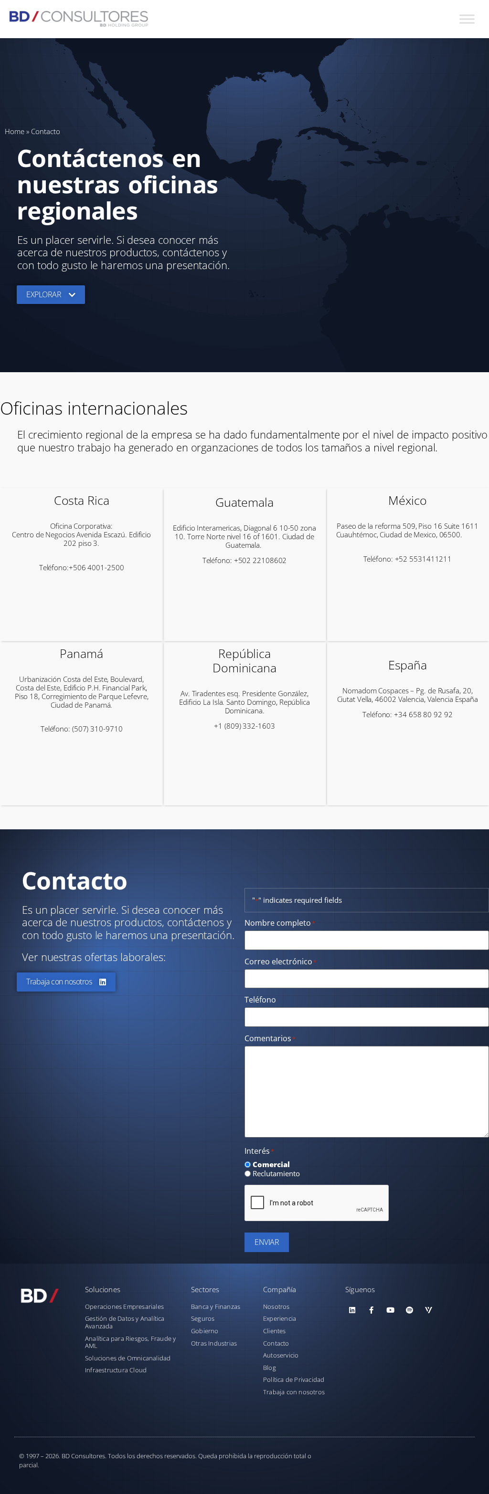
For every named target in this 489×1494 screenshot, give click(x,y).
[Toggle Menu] (467, 18)
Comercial (271, 1164)
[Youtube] (390, 1310)
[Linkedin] (352, 1310)
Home (14, 131)
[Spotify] (410, 1310)
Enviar (267, 1242)
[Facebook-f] (371, 1310)
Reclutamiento (276, 1173)
